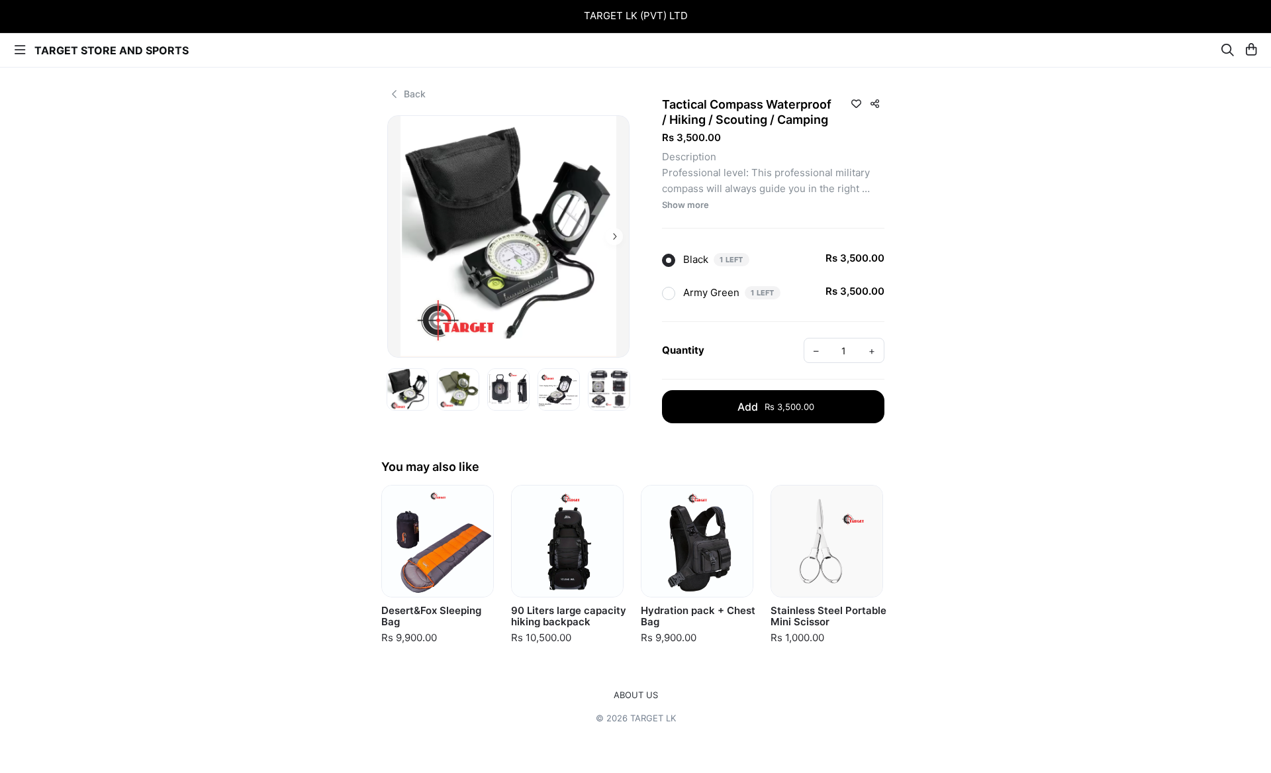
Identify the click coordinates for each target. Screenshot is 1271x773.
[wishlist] (856, 103)
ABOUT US (636, 695)
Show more (685, 205)
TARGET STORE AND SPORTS (111, 50)
